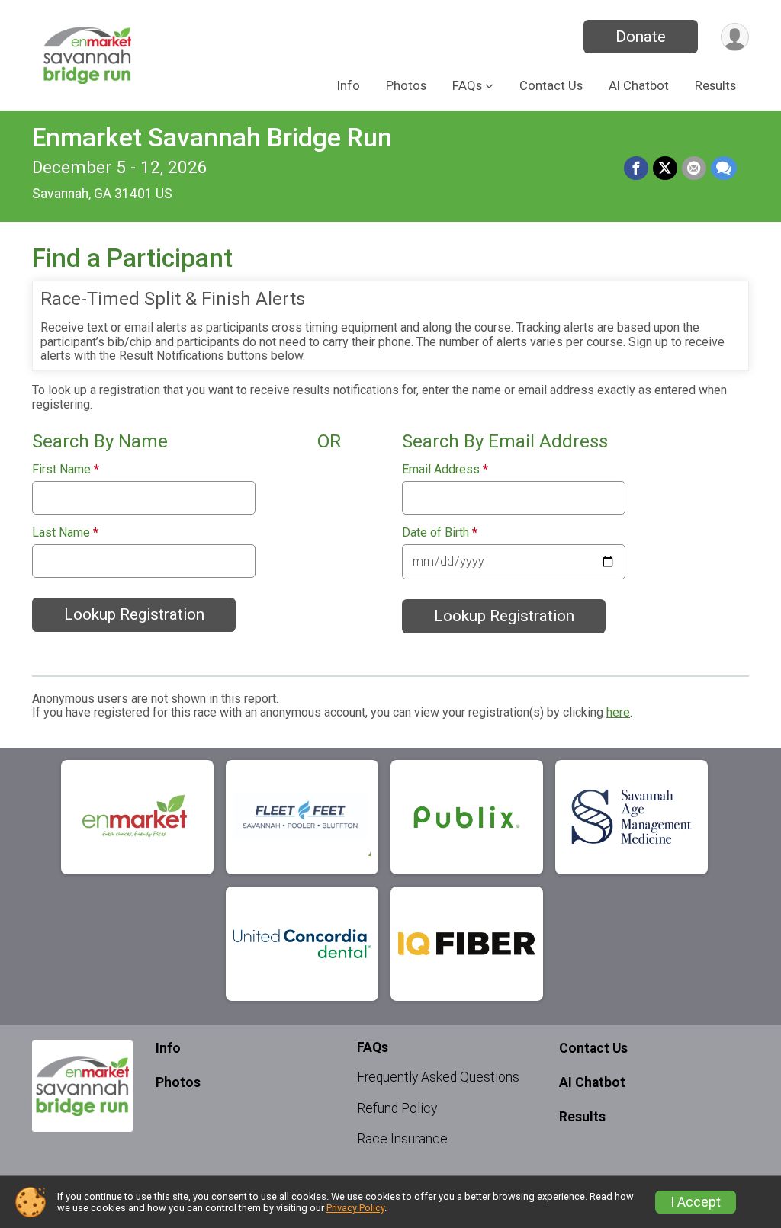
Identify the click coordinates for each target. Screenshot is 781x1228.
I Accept (695, 1202)
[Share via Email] (694, 168)
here (618, 712)
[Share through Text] (724, 168)
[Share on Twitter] (665, 168)
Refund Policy (397, 1108)
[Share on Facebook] (636, 168)
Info (348, 86)
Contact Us (551, 86)
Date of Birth (439, 533)
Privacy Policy (355, 1208)
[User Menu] (735, 37)
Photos (406, 86)
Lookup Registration (134, 614)
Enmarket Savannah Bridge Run (212, 137)
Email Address (445, 469)
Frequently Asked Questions (438, 1077)
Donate (640, 36)
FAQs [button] (467, 86)
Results (715, 86)
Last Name (65, 533)
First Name (65, 469)
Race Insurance (402, 1138)
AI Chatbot (639, 86)
